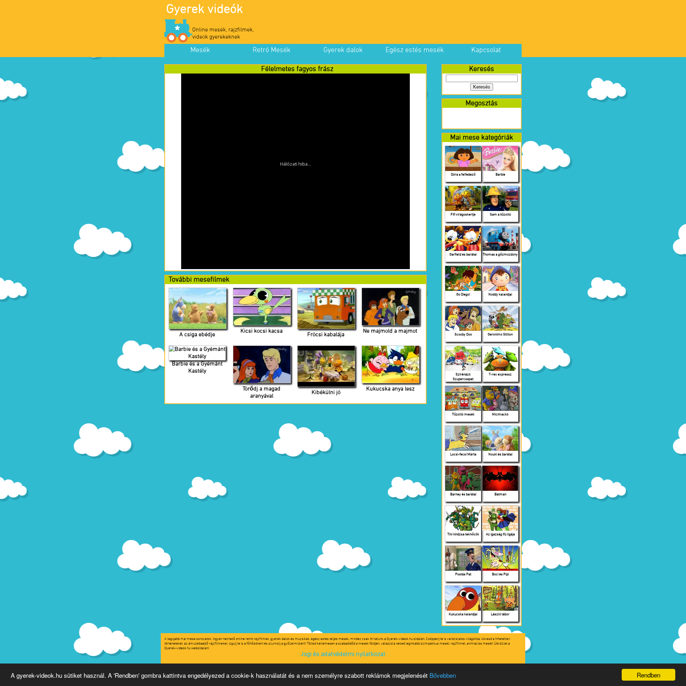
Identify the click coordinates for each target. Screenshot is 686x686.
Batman (500, 494)
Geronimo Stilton (500, 334)
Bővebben (442, 675)
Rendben (648, 674)
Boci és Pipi (500, 574)
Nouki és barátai (500, 454)
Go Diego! (463, 294)
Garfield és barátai (463, 254)
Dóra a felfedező (463, 174)
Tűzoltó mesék (463, 414)
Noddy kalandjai (500, 294)
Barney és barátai (463, 494)
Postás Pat (463, 574)
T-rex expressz (500, 374)
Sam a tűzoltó (500, 214)
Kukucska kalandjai (463, 614)
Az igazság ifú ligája (500, 534)
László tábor (500, 614)
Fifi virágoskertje (463, 214)
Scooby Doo (463, 334)
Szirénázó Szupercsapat (463, 377)
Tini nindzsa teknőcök (463, 534)
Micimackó (500, 414)
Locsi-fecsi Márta (463, 454)
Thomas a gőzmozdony (500, 254)
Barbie (500, 174)
